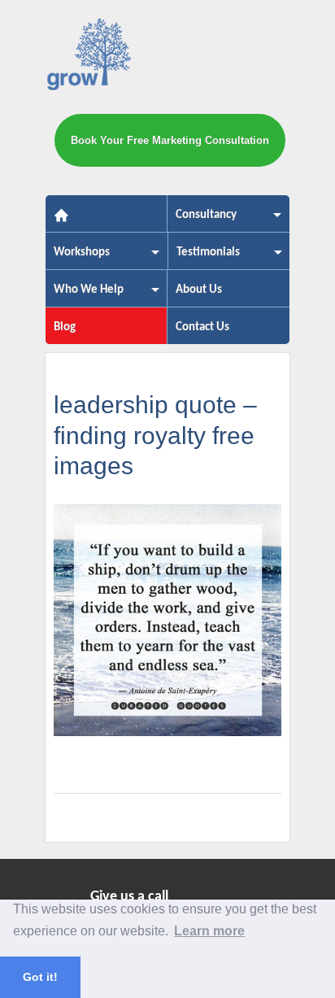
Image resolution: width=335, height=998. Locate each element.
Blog (65, 327)
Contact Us (202, 327)
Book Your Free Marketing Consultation (170, 140)
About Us (199, 290)
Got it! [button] (40, 976)
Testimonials (204, 257)
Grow (90, 57)
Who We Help (85, 295)
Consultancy (202, 220)
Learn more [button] (209, 931)
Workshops (78, 257)
